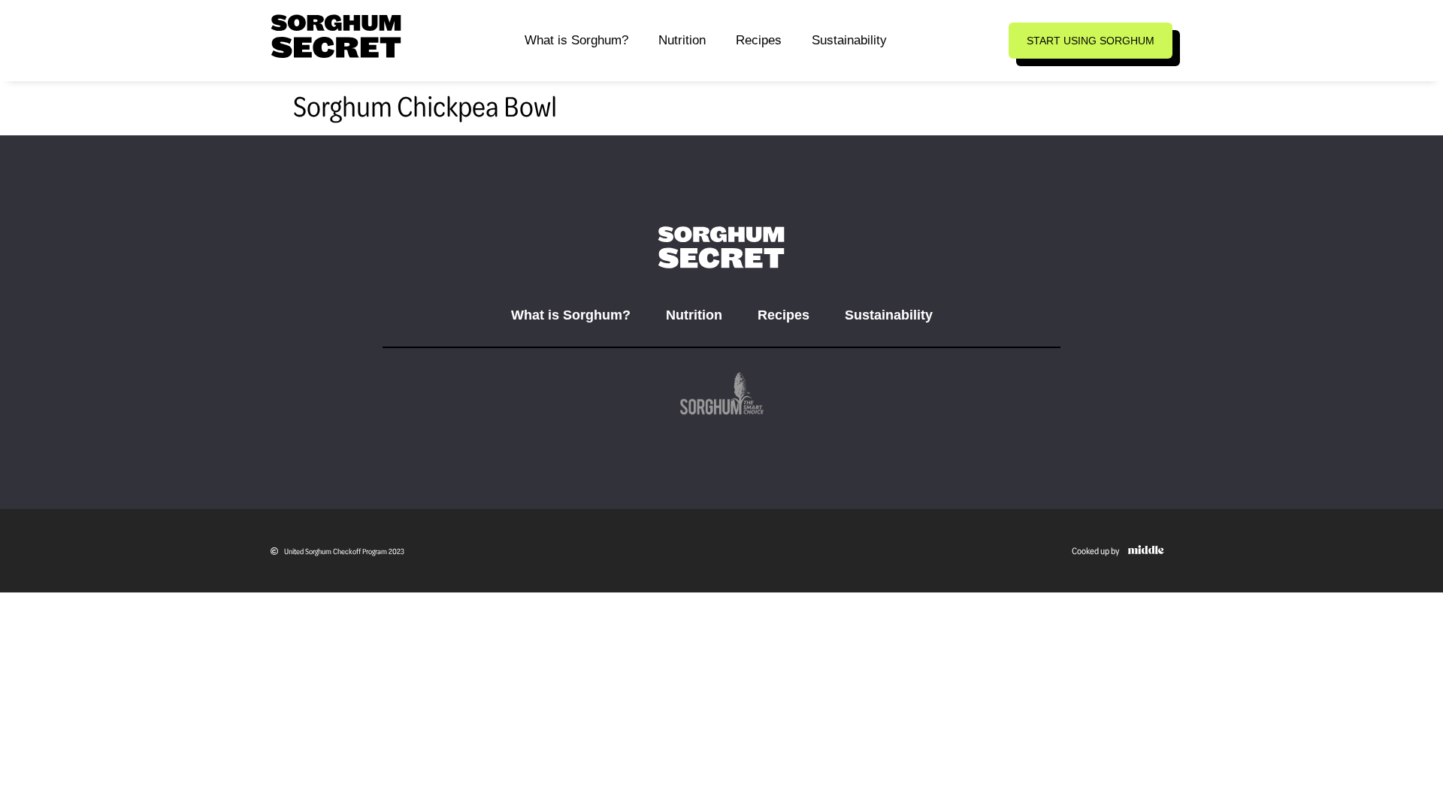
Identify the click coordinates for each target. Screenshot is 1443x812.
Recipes (759, 40)
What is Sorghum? (576, 40)
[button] (1090, 41)
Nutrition (682, 40)
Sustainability (849, 40)
